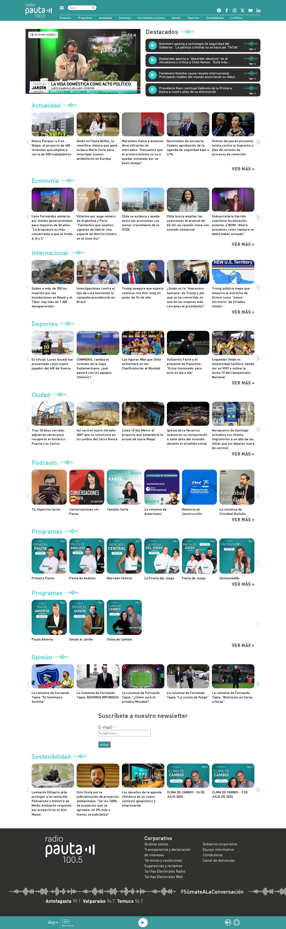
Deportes (193, 17)
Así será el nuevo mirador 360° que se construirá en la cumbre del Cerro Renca (97, 434)
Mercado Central (119, 578)
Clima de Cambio (119, 639)
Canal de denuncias (219, 860)
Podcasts (65, 17)
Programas (85, 17)
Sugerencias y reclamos (163, 866)
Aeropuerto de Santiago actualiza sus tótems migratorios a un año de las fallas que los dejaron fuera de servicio (233, 439)
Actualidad (105, 17)
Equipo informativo (218, 849)
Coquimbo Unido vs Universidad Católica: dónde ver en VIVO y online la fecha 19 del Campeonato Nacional (233, 368)
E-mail (105, 727)
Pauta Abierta (42, 639)
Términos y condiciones (163, 860)
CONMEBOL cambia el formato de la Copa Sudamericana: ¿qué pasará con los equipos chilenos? (94, 368)
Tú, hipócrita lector (46, 509)
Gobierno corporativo (220, 844)
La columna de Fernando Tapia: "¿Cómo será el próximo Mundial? (141, 697)
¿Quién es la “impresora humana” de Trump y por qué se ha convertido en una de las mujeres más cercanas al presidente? (186, 297)
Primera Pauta (43, 578)
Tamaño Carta (117, 509)
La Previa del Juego (159, 578)
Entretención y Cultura (151, 17)
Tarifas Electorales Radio (164, 871)
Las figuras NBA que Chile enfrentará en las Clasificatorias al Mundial (141, 363)
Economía (125, 17)
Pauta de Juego (194, 578)
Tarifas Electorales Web (163, 876)
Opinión (176, 17)
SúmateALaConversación (212, 891)
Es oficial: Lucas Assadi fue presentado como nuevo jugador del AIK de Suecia (52, 363)
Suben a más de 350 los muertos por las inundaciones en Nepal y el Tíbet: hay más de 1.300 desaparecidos (52, 297)
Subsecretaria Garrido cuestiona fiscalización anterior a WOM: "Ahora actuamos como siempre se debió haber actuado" (233, 225)
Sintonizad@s (229, 578)
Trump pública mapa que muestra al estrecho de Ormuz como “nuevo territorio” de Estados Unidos (231, 297)
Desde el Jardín (81, 639)
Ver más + (243, 168)
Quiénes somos (156, 844)
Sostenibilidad (214, 17)
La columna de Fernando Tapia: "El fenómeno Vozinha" (51, 697)
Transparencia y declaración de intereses (167, 852)
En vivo (66, 921)
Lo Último (236, 17)
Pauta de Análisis (82, 578)
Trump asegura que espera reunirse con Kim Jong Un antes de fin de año (142, 292)
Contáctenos (213, 855)
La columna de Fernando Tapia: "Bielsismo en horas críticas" (232, 697)
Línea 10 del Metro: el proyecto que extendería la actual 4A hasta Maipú (142, 434)
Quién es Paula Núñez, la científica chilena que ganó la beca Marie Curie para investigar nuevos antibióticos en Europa (97, 150)
